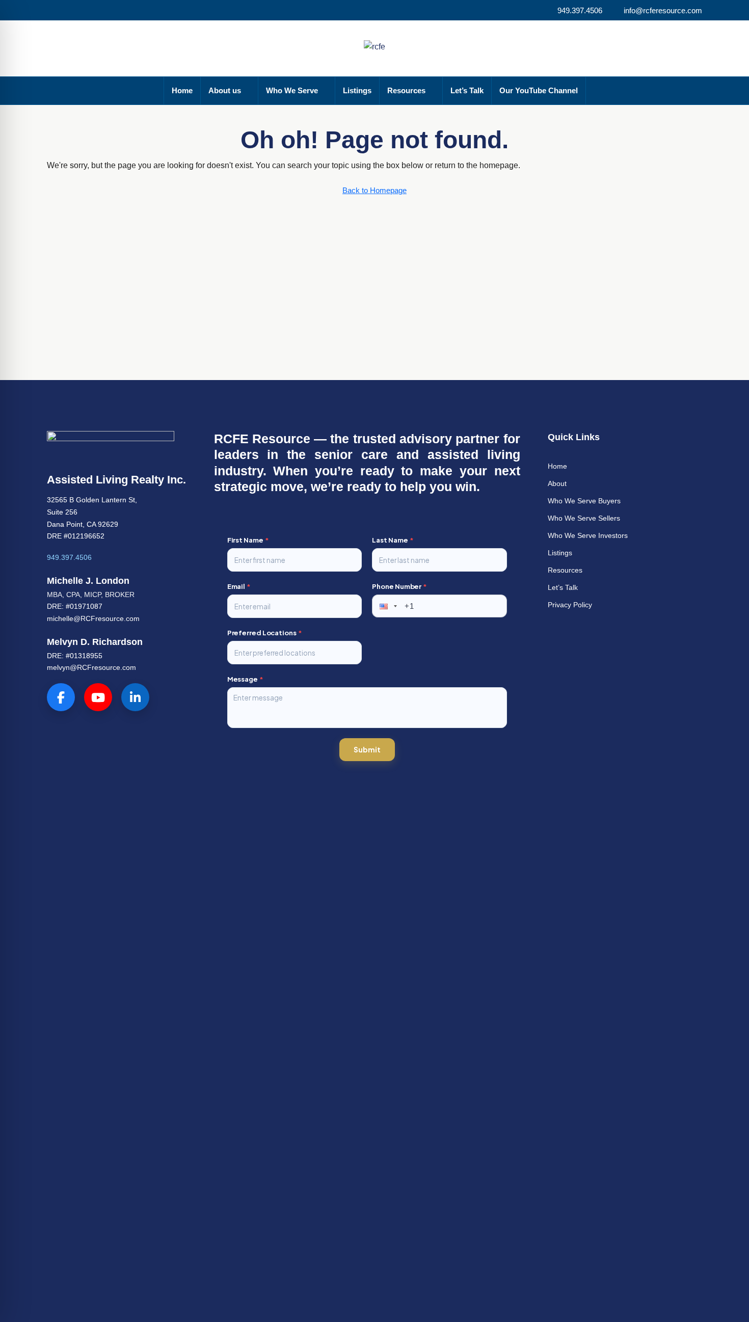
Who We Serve (292, 90)
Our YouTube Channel (538, 90)
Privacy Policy (570, 605)
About (557, 483)
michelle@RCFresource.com (93, 618)
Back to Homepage (374, 190)
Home (182, 90)
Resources (406, 90)
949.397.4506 (69, 557)
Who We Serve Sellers (584, 518)
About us (224, 90)
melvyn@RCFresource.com (91, 667)
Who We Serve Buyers (584, 501)
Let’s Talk (467, 90)
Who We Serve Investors (588, 535)
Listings (357, 90)
